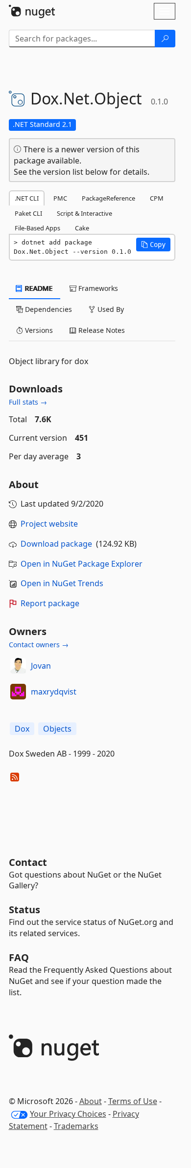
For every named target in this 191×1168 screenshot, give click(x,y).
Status (24, 909)
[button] (153, 244)
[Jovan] (18, 666)
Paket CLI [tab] (28, 213)
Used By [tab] (110, 309)
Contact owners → (39, 644)
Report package (50, 603)
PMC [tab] (60, 198)
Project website (49, 523)
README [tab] (38, 288)
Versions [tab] (38, 330)
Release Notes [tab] (100, 330)
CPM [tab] (157, 198)
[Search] (165, 38)
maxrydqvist (53, 691)
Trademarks (76, 1126)
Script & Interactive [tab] (84, 213)
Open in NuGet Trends (62, 583)
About (90, 1101)
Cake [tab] (82, 228)
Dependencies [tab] (47, 309)
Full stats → (28, 402)
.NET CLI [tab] (27, 198)
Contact (28, 862)
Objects (57, 728)
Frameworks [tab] (97, 288)
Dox (22, 728)
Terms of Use (132, 1101)
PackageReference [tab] (108, 198)
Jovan (41, 665)
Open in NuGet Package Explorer (82, 563)
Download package (56, 543)
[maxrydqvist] (18, 691)
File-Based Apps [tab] (37, 228)
